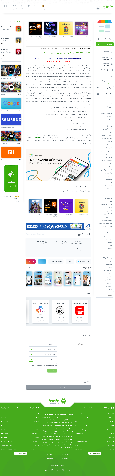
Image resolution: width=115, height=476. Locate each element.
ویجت (110, 274)
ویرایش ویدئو (108, 286)
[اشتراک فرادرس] (66, 206)
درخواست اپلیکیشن (57, 261)
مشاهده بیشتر (96, 453)
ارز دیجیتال (109, 126)
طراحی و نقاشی (108, 198)
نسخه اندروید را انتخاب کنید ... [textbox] (49, 355)
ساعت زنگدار (109, 179)
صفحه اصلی (87, 48)
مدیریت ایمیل (109, 230)
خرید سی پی (42, 9)
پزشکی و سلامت (108, 148)
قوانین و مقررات (53, 365)
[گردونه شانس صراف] (66, 28)
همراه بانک (109, 261)
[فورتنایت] (35, 206)
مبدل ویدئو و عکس (107, 227)
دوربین (110, 164)
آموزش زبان (109, 107)
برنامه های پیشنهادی (107, 138)
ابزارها (107, 83)
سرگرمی (110, 182)
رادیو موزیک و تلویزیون (106, 170)
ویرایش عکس (108, 280)
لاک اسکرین (109, 217)
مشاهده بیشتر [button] (11, 60)
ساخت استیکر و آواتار (107, 176)
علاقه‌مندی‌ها (14, 9)
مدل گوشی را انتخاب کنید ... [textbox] (50, 350)
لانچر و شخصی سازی (107, 220)
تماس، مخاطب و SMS (106, 160)
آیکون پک (109, 116)
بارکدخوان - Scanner (106, 135)
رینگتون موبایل (108, 173)
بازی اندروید (65, 454)
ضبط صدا (110, 192)
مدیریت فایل (109, 239)
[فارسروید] (57, 401)
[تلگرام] (69, 470)
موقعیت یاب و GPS (107, 258)
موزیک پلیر (109, 255)
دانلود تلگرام (65, 458)
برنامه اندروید (80, 48)
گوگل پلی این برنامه (84, 261)
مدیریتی (110, 242)
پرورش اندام (109, 145)
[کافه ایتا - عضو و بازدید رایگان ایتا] (35, 28)
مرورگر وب (109, 249)
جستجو (35, 9)
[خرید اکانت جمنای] (50, 28)
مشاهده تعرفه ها (15, 202)
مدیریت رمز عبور (108, 236)
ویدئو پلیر (110, 277)
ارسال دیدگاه (52, 371)
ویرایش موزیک (108, 283)
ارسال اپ (22, 9)
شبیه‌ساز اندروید (108, 186)
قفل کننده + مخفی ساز (106, 205)
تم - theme (109, 157)
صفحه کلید (109, 189)
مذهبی (110, 245)
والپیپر (110, 267)
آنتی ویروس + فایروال (106, 113)
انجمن (29, 9)
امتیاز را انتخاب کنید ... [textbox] (51, 360)
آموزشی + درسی (108, 110)
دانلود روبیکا (50, 458)
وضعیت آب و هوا (108, 271)
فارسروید (35, 141)
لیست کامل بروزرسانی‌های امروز (84, 408)
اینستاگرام (31, 261)
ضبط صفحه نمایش (107, 195)
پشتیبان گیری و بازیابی (106, 151)
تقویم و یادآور (109, 154)
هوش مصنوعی (108, 264)
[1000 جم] (81, 28)
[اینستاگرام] (46, 470)
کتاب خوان (109, 211)
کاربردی (110, 208)
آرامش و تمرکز (108, 101)
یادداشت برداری (108, 289)
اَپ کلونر (110, 123)
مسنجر (110, 252)
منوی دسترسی (5, 9)
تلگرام (43, 261)
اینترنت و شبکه (108, 132)
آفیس (110, 104)
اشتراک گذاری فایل (107, 129)
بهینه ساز (110, 142)
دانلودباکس (109, 44)
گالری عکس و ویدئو (107, 214)
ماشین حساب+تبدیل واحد (105, 223)
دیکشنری (110, 167)
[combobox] (43, 350)
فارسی (110, 201)
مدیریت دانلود (109, 233)
